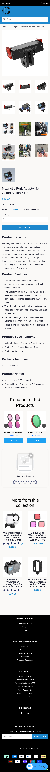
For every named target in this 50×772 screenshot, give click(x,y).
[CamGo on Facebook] (22, 714)
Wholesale (25, 657)
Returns (25, 630)
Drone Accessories (25, 690)
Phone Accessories (25, 693)
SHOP (14, 440)
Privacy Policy (25, 650)
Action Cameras (25, 676)
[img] (11, 544)
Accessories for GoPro (25, 680)
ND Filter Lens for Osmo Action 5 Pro (17, 432)
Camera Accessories (25, 687)
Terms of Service (25, 653)
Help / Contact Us (25, 623)
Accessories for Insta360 (25, 683)
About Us (25, 646)
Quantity (5, 214)
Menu (7, 3)
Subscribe (40, 736)
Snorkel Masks (25, 697)
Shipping (16, 209)
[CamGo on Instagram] (28, 714)
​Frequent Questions (25, 660)
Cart (46, 4)
